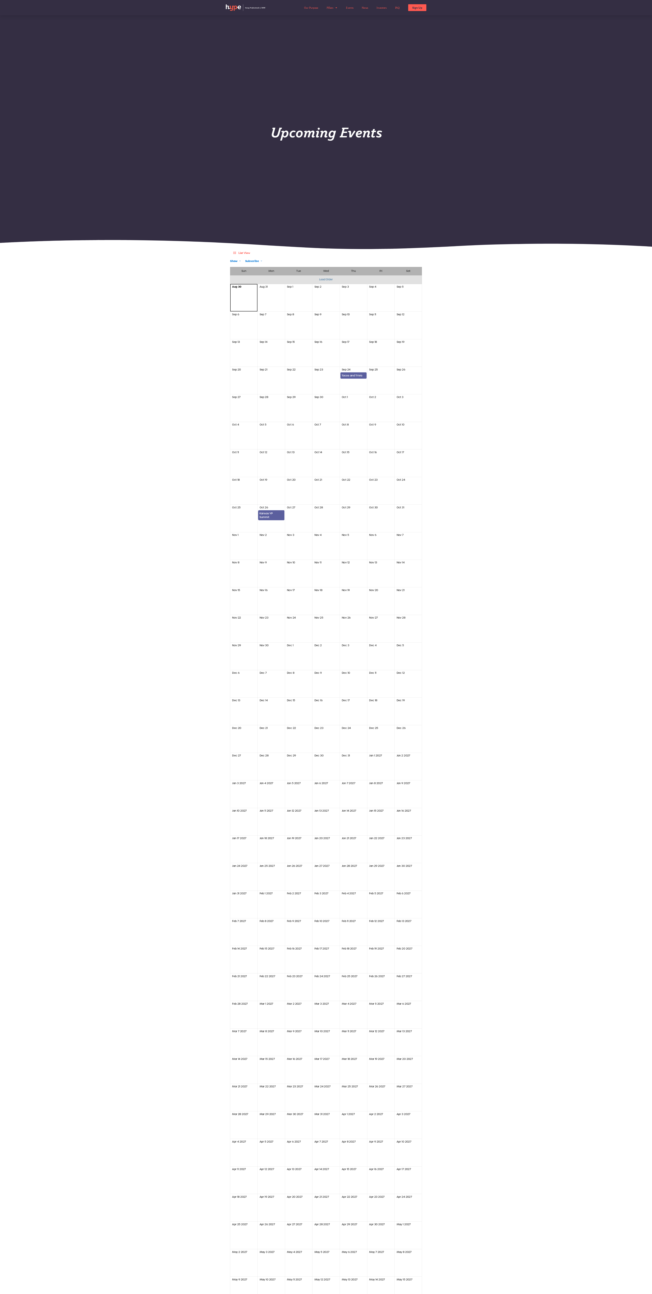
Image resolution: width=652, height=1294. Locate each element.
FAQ (397, 7)
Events (349, 7)
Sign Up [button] (417, 7)
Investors (382, 7)
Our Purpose (311, 7)
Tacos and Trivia (352, 375)
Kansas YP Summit (266, 515)
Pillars (330, 7)
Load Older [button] (326, 279)
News (365, 7)
